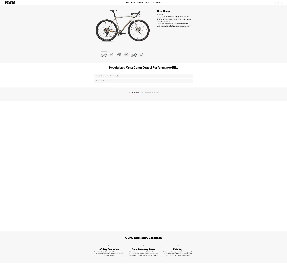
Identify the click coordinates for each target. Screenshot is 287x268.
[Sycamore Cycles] (9, 2)
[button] (275, 2)
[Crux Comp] (104, 54)
